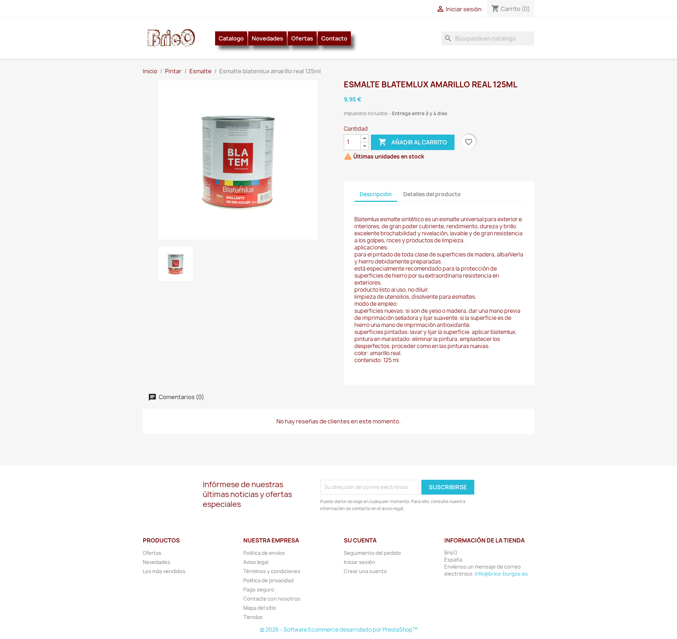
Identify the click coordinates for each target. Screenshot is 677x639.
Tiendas (253, 617)
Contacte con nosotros (271, 598)
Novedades (267, 38)
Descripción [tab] (376, 194)
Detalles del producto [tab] (432, 194)
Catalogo (231, 38)
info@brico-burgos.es (501, 573)
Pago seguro (258, 589)
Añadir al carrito (412, 142)
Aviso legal (255, 562)
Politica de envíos (264, 553)
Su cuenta (360, 540)
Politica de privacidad (268, 580)
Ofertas (302, 38)
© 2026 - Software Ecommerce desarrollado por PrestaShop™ (338, 629)
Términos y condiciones (271, 571)
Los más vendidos (164, 571)
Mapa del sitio (259, 607)
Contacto (334, 38)
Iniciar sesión (359, 562)
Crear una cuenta (365, 571)
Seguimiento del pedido (372, 553)
